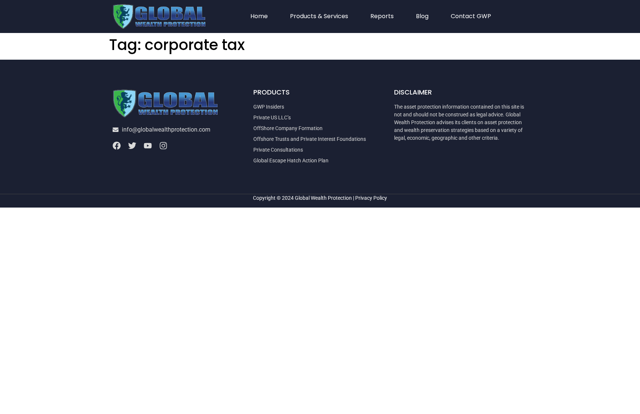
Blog (422, 16)
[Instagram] (163, 146)
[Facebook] (117, 146)
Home (259, 16)
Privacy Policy (371, 198)
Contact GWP (471, 16)
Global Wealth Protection (323, 198)
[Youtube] (148, 146)
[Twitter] (132, 146)
